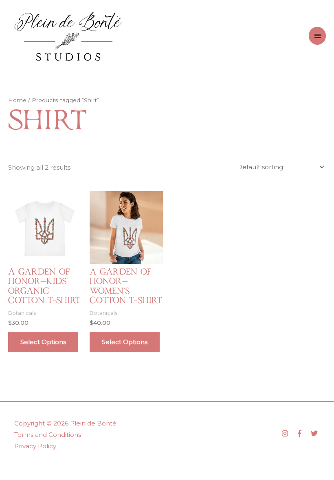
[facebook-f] (302, 433)
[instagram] (287, 433)
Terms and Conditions (47, 435)
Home (17, 100)
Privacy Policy (35, 446)
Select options (43, 342)
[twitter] (315, 433)
